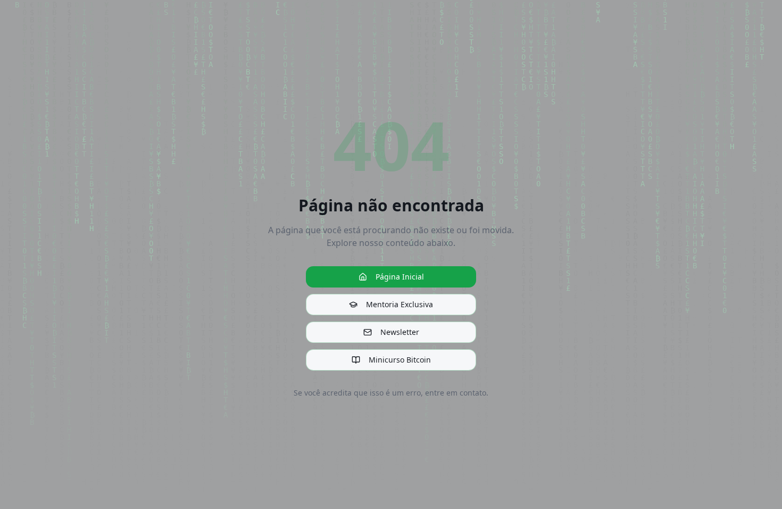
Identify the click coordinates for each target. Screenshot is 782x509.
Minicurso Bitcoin (400, 360)
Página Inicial (400, 277)
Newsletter (399, 332)
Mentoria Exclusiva (399, 304)
